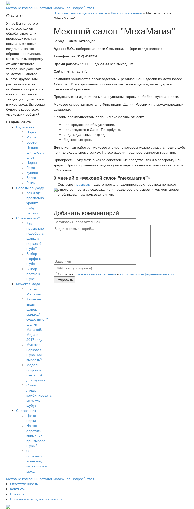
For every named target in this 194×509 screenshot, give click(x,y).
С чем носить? (28, 217)
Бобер (31, 142)
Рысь (30, 182)
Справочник (26, 410)
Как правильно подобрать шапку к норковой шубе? (35, 235)
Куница (32, 172)
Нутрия (32, 147)
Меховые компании (22, 7)
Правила (17, 493)
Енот (30, 157)
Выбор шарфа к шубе (33, 258)
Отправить (64, 279)
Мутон (31, 136)
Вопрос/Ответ (82, 7)
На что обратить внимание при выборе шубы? (36, 435)
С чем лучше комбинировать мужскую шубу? (39, 395)
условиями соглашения (96, 273)
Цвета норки (31, 418)
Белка (31, 177)
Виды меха (25, 126)
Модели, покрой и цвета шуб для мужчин (36, 372)
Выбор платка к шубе (33, 273)
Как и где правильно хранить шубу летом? (35, 202)
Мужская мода (28, 283)
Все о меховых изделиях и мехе (80, 12)
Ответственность (24, 483)
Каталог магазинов (54, 7)
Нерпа (31, 162)
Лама (30, 167)
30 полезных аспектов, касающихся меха (36, 461)
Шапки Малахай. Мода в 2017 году (34, 332)
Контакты (17, 488)
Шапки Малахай (33, 291)
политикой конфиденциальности (147, 273)
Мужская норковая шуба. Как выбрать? (34, 352)
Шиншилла (35, 152)
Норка (31, 131)
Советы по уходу (30, 187)
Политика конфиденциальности (36, 498)
